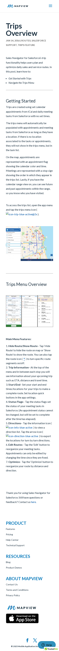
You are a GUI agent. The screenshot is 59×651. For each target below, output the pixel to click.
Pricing (9, 534)
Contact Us (12, 584)
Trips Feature (26, 45)
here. (33, 501)
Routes (26, 40)
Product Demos (14, 567)
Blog (8, 562)
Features (10, 529)
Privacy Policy (13, 595)
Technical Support (15, 545)
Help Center (12, 539)
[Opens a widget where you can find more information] (47, 645)
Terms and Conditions (17, 589)
